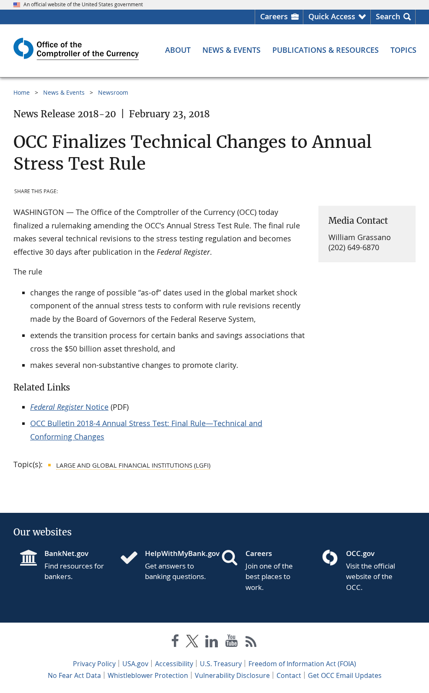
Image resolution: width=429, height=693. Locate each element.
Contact (289, 675)
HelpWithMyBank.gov (176, 553)
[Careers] (233, 558)
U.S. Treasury (221, 663)
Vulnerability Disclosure (232, 675)
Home (21, 92)
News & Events (64, 92)
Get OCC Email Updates (345, 675)
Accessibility (174, 663)
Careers (274, 16)
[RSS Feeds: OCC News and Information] (251, 642)
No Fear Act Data (74, 675)
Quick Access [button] (331, 16)
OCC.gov (360, 553)
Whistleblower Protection (148, 675)
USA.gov (135, 663)
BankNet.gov (66, 553)
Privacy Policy (94, 663)
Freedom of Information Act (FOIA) (302, 663)
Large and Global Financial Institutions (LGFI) (133, 465)
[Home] (132, 558)
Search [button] (388, 16)
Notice (69, 407)
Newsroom (113, 92)
